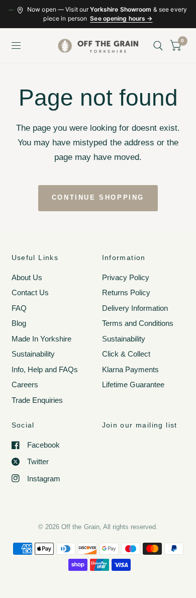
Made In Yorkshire (41, 338)
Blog (19, 323)
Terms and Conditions (137, 323)
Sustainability (33, 354)
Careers (25, 384)
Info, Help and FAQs (45, 369)
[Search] (158, 45)
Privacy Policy (125, 277)
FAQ (19, 308)
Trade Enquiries (37, 400)
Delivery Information (135, 308)
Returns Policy (126, 292)
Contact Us (30, 292)
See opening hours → (121, 18)
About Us (27, 277)
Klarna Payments (130, 369)
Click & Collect (126, 354)
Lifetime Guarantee (133, 384)
